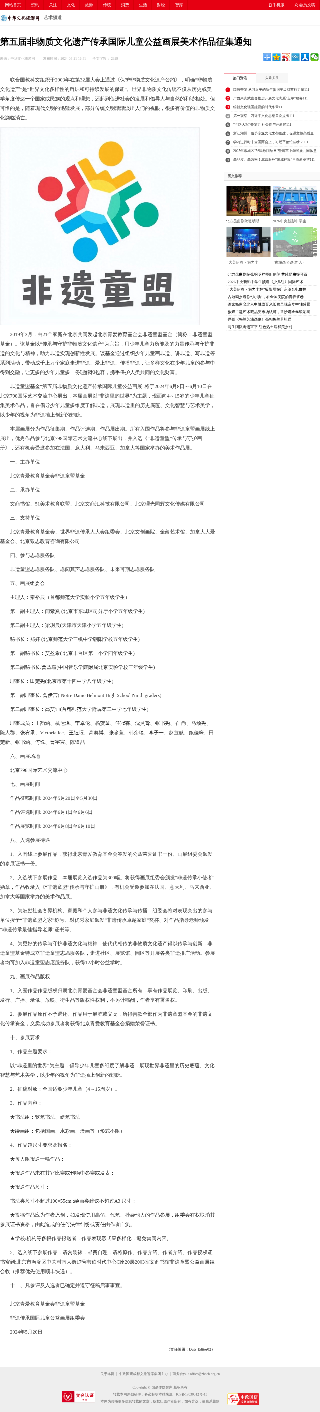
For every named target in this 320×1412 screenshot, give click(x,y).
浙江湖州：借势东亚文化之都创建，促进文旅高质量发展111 (273, 134)
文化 (71, 5)
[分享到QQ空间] (276, 57)
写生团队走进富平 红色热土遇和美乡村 (260, 327)
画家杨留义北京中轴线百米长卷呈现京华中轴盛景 (269, 304)
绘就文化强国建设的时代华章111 (258, 107)
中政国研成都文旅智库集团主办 (143, 1374)
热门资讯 (240, 78)
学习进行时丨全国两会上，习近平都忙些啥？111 (270, 142)
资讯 (35, 5)
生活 (143, 5)
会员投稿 (306, 5)
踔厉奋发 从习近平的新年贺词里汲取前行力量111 (271, 89)
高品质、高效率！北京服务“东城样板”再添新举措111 (274, 159)
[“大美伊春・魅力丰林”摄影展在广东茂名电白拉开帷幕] (247, 241)
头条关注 (272, 78)
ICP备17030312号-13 (191, 1394)
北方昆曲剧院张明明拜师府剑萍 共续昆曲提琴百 (268, 274)
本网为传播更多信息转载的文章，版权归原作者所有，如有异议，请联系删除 (160, 1401)
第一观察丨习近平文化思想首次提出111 (263, 116)
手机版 (278, 5)
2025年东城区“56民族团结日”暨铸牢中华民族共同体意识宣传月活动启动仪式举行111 (275, 152)
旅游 (89, 5)
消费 (125, 5)
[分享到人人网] (305, 57)
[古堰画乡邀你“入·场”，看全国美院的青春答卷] (294, 241)
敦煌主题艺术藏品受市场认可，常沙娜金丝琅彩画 (269, 312)
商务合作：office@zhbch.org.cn (196, 1374)
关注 (53, 5)
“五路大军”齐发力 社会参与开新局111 (262, 124)
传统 (107, 5)
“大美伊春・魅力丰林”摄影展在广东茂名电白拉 (267, 289)
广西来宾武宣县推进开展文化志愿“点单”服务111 (270, 98)
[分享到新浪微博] (286, 57)
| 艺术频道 (51, 17)
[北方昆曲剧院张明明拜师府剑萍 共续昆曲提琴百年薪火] (247, 200)
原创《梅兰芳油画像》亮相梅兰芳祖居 (260, 319)
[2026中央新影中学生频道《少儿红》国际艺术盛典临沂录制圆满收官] (294, 200)
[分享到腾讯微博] (296, 57)
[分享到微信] (314, 57)
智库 (179, 5)
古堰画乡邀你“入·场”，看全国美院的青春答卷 (266, 297)
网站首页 (13, 5)
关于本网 (107, 1374)
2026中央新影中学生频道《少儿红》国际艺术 (265, 282)
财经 (161, 5)
